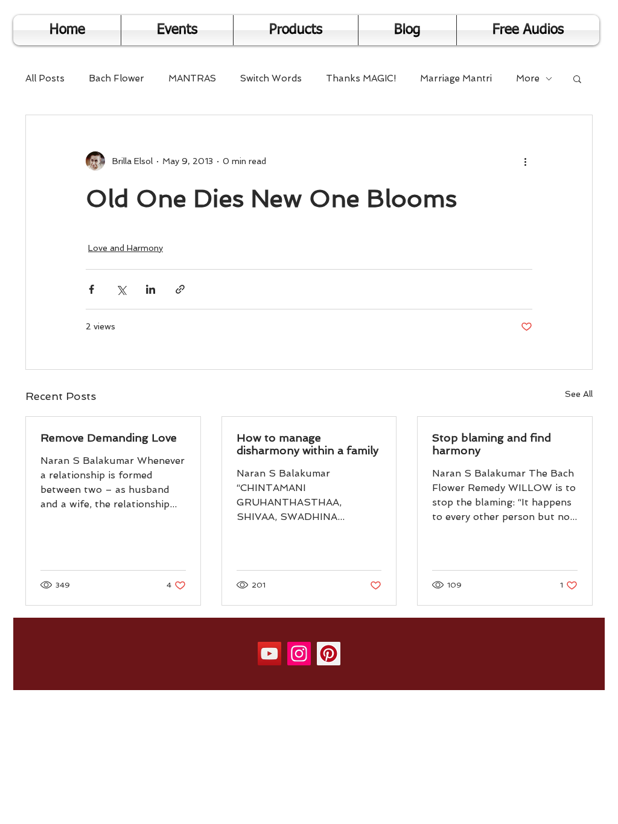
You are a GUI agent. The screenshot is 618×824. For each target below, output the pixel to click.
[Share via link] (180, 289)
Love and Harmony (125, 248)
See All (579, 394)
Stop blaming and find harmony (491, 444)
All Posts (45, 78)
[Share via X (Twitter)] (121, 289)
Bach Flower (116, 78)
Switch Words (271, 78)
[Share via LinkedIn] (150, 289)
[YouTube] (269, 653)
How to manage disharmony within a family (307, 444)
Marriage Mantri (456, 78)
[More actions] (525, 161)
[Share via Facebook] (91, 289)
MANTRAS (192, 78)
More (528, 78)
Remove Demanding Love (108, 437)
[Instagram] (299, 653)
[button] (577, 78)
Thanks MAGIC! (361, 78)
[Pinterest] (328, 653)
